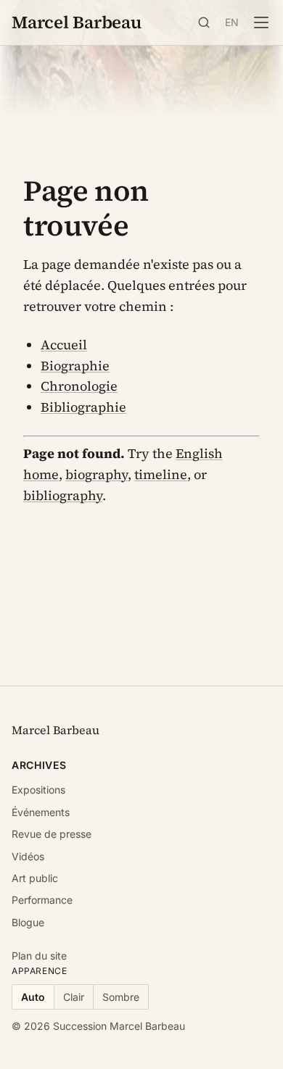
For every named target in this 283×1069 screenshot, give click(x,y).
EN (232, 22)
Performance (42, 900)
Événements (41, 812)
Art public (35, 878)
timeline (160, 474)
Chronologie (79, 386)
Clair (73, 997)
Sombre (120, 997)
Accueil (64, 345)
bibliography (62, 495)
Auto (33, 997)
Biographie (75, 366)
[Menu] (261, 22)
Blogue (28, 922)
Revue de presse (51, 834)
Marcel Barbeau (77, 22)
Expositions (38, 789)
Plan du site (39, 955)
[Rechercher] (203, 22)
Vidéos (28, 856)
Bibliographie (83, 407)
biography (96, 474)
